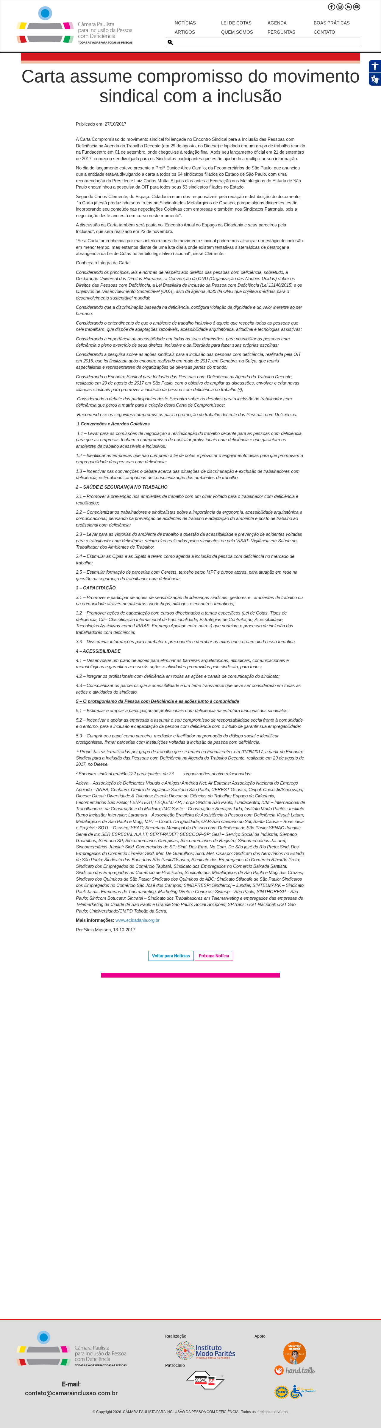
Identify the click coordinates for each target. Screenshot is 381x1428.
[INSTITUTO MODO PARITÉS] (205, 1350)
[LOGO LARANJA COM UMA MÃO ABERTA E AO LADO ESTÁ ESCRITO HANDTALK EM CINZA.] (294, 1370)
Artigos (185, 32)
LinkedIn (348, 6)
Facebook (331, 6)
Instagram (339, 6)
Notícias (185, 22)
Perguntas (281, 32)
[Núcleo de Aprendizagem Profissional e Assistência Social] (294, 1391)
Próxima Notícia (214, 955)
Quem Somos (237, 32)
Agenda (277, 22)
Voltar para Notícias (171, 955)
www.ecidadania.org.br (137, 920)
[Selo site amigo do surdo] (294, 1353)
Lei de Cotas (236, 22)
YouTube (356, 6)
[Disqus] (190, 1067)
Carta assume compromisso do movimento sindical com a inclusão (190, 86)
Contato (324, 32)
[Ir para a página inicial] (74, 25)
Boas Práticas (332, 22)
